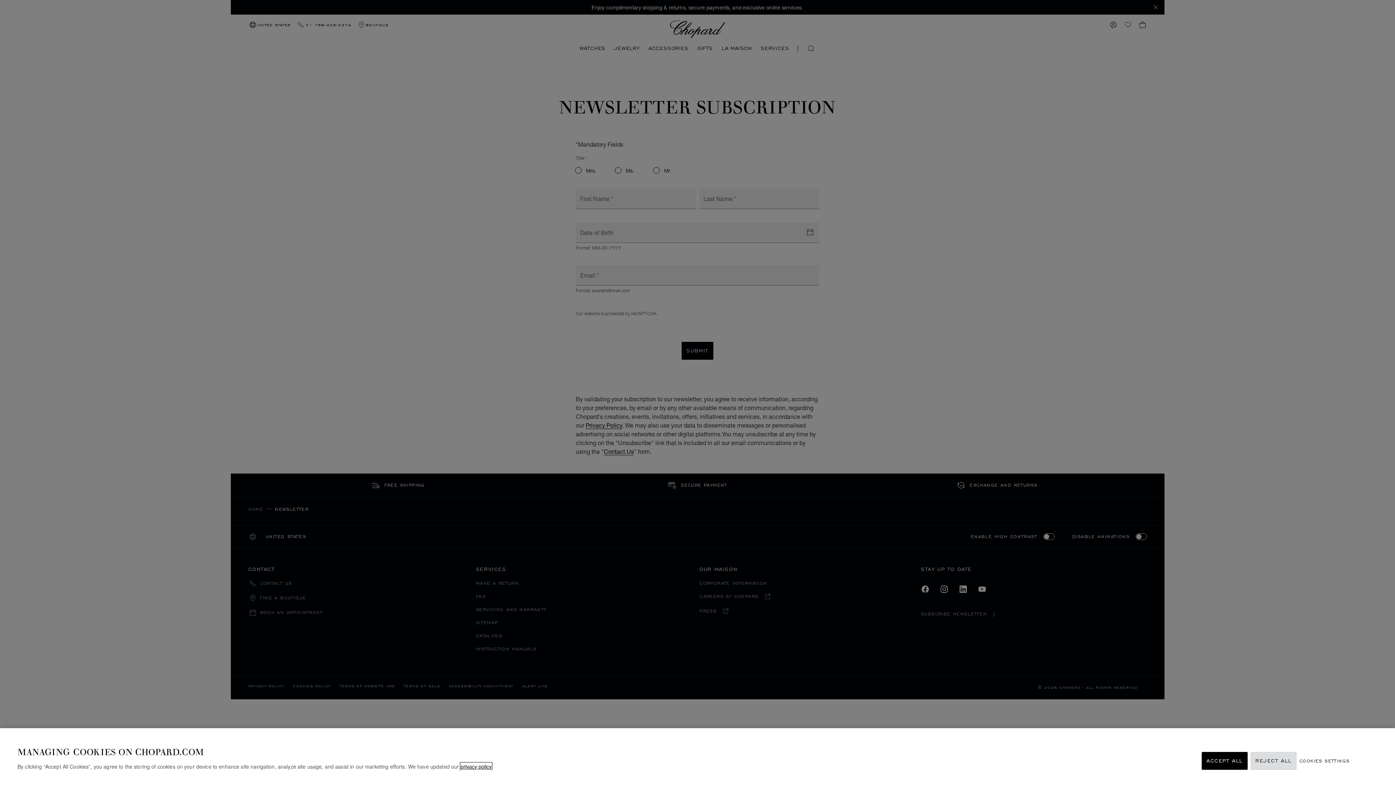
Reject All (1273, 761)
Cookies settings (1324, 761)
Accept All (1224, 761)
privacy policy (476, 766)
